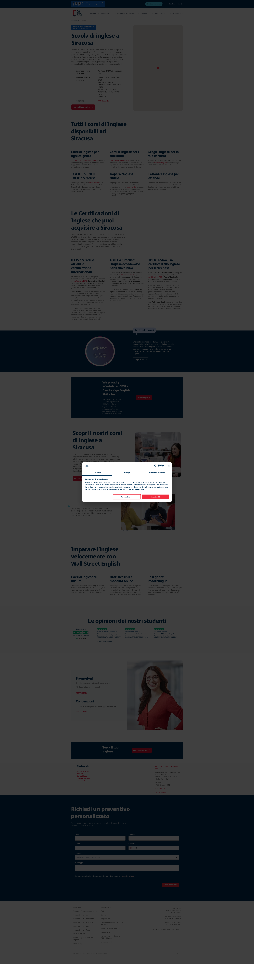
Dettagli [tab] (127, 472)
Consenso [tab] (97, 472)
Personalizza (125, 497)
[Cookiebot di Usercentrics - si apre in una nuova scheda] (155, 466)
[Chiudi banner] (168, 466)
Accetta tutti (155, 497)
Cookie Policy (140, 489)
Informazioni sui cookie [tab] (157, 472)
